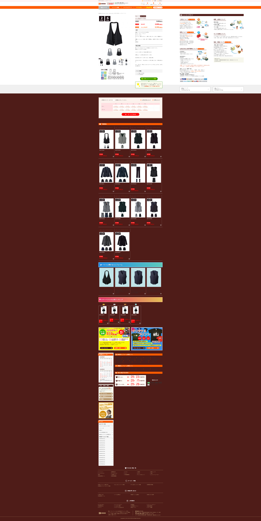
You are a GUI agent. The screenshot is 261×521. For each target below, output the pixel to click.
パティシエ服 (132, 368)
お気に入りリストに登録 (149, 78)
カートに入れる (132, 114)
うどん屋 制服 (131, 359)
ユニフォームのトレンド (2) (104, 426)
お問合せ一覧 (100, 494)
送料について (157, 99)
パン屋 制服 (134, 357)
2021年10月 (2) (102, 442)
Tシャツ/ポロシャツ (141, 474)
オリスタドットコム (219, 89)
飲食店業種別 (113, 476)
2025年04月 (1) (102, 438)
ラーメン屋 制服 (127, 357)
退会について (133, 507)
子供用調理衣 (127, 474)
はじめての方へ (101, 504)
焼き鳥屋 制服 (118, 359)
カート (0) (160, 4)
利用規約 (132, 504)
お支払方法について (146, 99)
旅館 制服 (132, 360)
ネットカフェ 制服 (153, 360)
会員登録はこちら (157, 7)
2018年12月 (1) (102, 453)
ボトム (139, 473)
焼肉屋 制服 (154, 357)
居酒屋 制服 (125, 359)
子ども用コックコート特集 (136, 484)
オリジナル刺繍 (115, 7)
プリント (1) (101, 428)
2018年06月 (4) (102, 459)
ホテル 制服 (127, 360)
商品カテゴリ (104, 7)
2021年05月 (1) (102, 445)
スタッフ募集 (149, 507)
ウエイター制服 (154, 368)
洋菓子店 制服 (140, 357)
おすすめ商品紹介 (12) (103, 432)
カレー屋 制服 (145, 360)
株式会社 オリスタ (139, 511)
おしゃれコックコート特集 (120, 484)
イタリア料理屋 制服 (155, 359)
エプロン (126, 471)
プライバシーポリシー (151, 504)
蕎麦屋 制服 (138, 359)
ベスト (126, 473)
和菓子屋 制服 (138, 360)
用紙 (102, 399)
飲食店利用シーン (101, 476)
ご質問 (155, 0)
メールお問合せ (117, 494)
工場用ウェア (113, 474)
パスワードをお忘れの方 (119, 507)
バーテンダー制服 (125, 368)
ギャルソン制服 (140, 368)
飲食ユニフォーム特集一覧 (103, 484)
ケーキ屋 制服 (147, 357)
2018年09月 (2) (102, 457)
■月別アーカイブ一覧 (103, 436)
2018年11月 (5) (102, 455)
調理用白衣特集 (150, 484)
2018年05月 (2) (102, 461)
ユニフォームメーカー (155, 474)
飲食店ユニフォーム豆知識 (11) (105, 434)
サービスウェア (114, 473)
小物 (151, 473)
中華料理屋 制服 (119, 357)
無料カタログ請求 (150, 494)
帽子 (99, 474)
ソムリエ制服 (147, 368)
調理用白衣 (113, 471)
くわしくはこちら (104, 347)
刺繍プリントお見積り (135, 494)
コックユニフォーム (185, 89)
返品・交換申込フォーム (105, 396)
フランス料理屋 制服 (146, 359)
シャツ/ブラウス (101, 473)
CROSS (131, 518)
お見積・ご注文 (118, 347)
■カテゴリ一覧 (102, 424)
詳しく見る (191, 19)
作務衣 (139, 471)
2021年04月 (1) (102, 447)
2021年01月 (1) (102, 449)
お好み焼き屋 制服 (119, 360)
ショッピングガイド (147, 0)
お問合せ (160, 0)
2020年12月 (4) (102, 451)
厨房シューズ (153, 471)
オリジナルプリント (127, 7)
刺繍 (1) (100, 430)
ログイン (147, 4)
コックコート (100, 471)
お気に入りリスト (153, 4)
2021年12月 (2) (102, 440)
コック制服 (118, 368)
